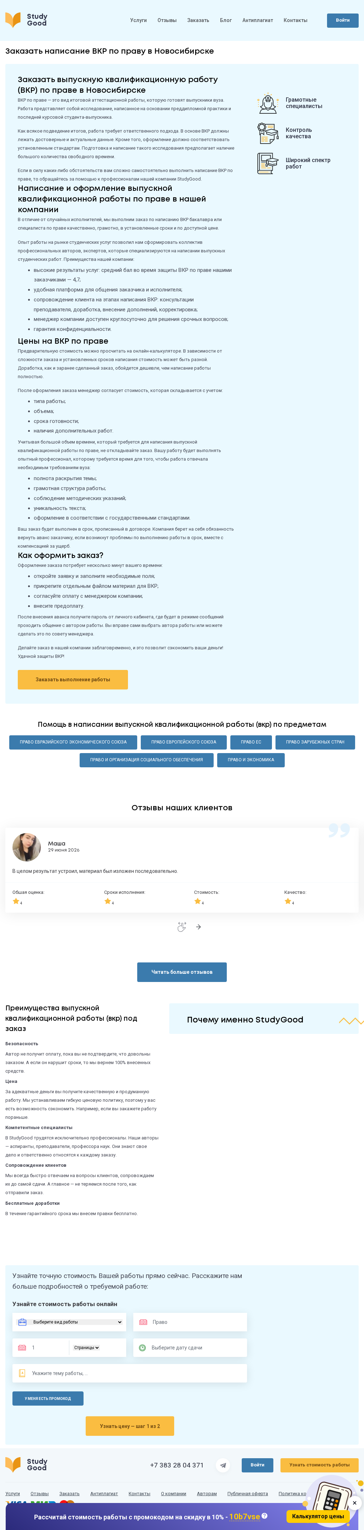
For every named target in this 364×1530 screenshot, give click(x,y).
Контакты (295, 20)
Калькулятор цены (318, 1516)
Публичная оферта (248, 1493)
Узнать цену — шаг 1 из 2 (130, 1426)
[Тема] (60, 1373)
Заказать (198, 20)
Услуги (138, 20)
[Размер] (45, 1348)
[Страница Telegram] (223, 1465)
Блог (226, 20)
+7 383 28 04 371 (177, 1465)
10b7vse (244, 1517)
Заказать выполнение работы (73, 679)
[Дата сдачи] (180, 1348)
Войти (343, 20)
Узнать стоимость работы (319, 1464)
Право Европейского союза (183, 742)
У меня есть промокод (48, 1399)
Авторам (207, 1493)
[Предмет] (173, 1322)
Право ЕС (251, 742)
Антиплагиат (257, 20)
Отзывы (167, 20)
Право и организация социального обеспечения (146, 759)
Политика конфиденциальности (313, 1493)
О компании (173, 1493)
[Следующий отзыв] (198, 927)
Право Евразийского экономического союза (73, 742)
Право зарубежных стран (315, 742)
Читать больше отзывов (182, 972)
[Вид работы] (69, 1322)
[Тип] (86, 1348)
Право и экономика (251, 759)
